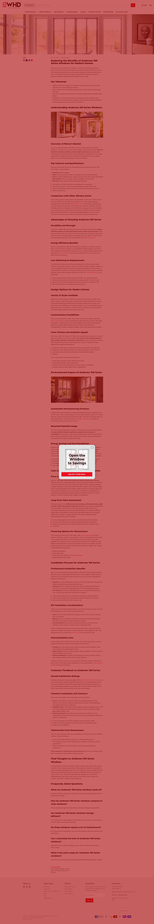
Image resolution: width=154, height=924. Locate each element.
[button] (77, 462)
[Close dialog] (92, 447)
